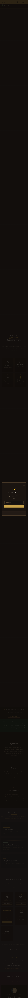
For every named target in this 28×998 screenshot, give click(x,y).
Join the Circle (14, 506)
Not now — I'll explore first (14, 508)
